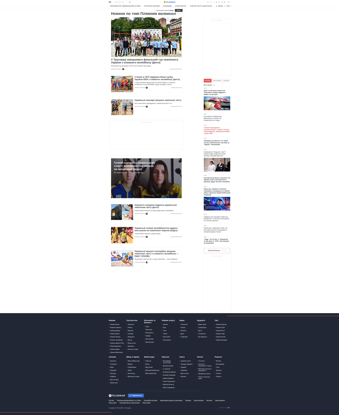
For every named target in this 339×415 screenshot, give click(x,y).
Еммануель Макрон (169, 372)
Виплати (130, 330)
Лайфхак (113, 376)
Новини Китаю (220, 337)
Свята (182, 357)
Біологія (183, 330)
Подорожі (113, 370)
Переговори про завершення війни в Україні (125, 6)
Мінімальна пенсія (204, 373)
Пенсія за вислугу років (204, 377)
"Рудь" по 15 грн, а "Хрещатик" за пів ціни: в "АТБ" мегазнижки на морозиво (216, 241)
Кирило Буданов (168, 378)
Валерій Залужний (169, 375)
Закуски (218, 376)
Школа (130, 340)
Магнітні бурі (114, 379)
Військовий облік (150, 373)
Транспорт (148, 329)
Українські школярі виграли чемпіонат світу (158, 100)
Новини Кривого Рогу (117, 343)
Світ (216, 320)
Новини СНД (220, 333)
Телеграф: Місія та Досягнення (129, 403)
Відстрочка (149, 367)
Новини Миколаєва (116, 352)
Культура (113, 373)
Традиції (183, 367)
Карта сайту (113, 403)
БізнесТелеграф (180, 6)
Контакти (209, 400)
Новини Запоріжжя (116, 340)
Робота (130, 327)
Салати (218, 373)
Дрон (182, 333)
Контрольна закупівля (152, 6)
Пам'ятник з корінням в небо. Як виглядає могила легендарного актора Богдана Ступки (215, 230)
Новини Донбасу (115, 346)
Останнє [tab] (207, 80)
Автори (220, 6)
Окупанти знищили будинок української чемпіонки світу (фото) (156, 206)
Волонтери (131, 373)
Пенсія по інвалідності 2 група (204, 365)
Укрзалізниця (149, 342)
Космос (183, 327)
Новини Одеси (115, 333)
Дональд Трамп (168, 366)
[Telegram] (213, 2)
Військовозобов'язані (152, 370)
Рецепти (218, 357)
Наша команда (220, 400)
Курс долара (149, 339)
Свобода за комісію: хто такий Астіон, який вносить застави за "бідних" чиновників (216, 142)
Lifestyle (112, 357)
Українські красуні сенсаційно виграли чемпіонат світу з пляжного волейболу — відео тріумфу (157, 253)
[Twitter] (219, 2)
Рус (229, 2)
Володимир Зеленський (167, 361)
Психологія (202, 333)
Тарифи (148, 336)
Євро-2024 (166, 337)
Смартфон (184, 337)
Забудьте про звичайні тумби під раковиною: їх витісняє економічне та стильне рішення (216, 219)
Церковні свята (186, 361)
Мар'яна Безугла (168, 384)
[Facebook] (208, 2)
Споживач (113, 364)
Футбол (165, 324)
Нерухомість (149, 332)
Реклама (188, 400)
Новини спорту (168, 320)
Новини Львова (115, 337)
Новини (112, 320)
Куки (171, 10)
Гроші (147, 326)
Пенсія (200, 357)
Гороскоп (230, 6)
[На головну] (169, 2)
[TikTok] (224, 2)
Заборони (184, 370)
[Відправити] (130, 2)
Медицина (131, 337)
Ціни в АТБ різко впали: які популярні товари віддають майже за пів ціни (215, 92)
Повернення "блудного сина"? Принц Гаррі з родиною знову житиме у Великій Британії (215, 154)
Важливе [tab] (226, 80)
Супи (217, 367)
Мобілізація (149, 357)
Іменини (183, 376)
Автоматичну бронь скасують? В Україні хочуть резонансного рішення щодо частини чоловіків (217, 180)
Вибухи (130, 364)
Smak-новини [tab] (217, 80)
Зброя (130, 370)
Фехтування (167, 340)
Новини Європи (221, 324)
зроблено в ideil (224, 407)
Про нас (111, 400)
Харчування (202, 327)
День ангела (185, 373)
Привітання (114, 383)
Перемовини (132, 367)
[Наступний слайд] (231, 6)
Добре (179, 10)
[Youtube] (216, 2)
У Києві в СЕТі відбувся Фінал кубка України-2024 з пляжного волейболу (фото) (157, 78)
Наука (181, 320)
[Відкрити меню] (109, 2)
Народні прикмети (187, 364)
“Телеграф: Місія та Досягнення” (201, 6)
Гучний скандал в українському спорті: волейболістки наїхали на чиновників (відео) (134, 166)
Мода (112, 367)
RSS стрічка (146, 403)
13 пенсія (201, 361)
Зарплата (131, 324)
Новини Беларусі (221, 340)
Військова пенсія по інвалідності (204, 369)
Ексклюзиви (167, 6)
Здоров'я (201, 320)
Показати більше (214, 250)
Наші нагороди (199, 400)
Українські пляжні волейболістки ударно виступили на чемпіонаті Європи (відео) (156, 229)
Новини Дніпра (115, 330)
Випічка (218, 361)
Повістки (148, 361)
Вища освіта (132, 343)
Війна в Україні (132, 357)
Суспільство (131, 320)
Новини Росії (220, 330)
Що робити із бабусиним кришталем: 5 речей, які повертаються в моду (213, 118)
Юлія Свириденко (169, 387)
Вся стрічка (208, 85)
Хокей (165, 333)
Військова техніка (133, 376)
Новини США (220, 327)
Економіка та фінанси (149, 321)
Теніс (164, 330)
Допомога (131, 346)
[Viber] (210, 2)
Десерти (218, 370)
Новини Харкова (115, 327)
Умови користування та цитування (171, 400)
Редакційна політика (150, 400)
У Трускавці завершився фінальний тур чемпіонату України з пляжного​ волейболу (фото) (144, 61)
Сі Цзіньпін (166, 369)
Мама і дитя (202, 324)
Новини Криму (115, 349)
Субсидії (130, 333)
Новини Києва (114, 324)
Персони (165, 357)
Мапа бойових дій (133, 361)
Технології (184, 324)
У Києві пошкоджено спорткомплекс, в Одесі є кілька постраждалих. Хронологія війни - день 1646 (217, 130)
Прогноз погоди (133, 349)
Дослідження (202, 337)
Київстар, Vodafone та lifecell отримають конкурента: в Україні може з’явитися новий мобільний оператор (217, 192)
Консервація (220, 364)
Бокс (164, 327)
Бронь (147, 364)
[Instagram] (221, 2)
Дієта (200, 330)
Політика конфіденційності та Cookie (129, 400)
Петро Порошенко (169, 381)
